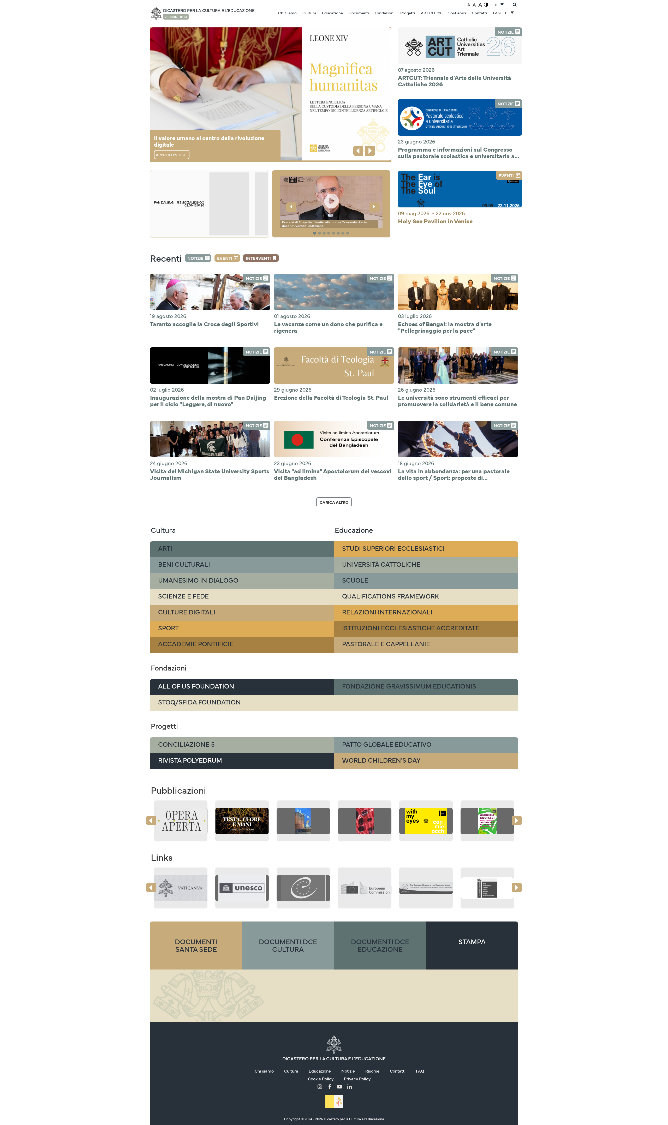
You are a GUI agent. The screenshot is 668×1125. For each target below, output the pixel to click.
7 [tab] (343, 233)
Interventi (258, 258)
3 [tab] (325, 233)
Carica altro (334, 502)
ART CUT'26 (432, 12)
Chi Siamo (287, 12)
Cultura (309, 12)
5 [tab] (334, 233)
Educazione (332, 12)
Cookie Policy (320, 1078)
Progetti (407, 12)
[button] (331, 203)
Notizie (195, 258)
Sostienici (457, 12)
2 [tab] (320, 233)
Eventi (224, 258)
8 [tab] (348, 233)
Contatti (479, 12)
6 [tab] (339, 233)
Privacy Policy (357, 1078)
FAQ (497, 12)
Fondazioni (385, 12)
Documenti (359, 12)
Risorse (372, 1071)
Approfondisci (172, 154)
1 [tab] (315, 233)
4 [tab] (329, 233)
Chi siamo (264, 1071)
